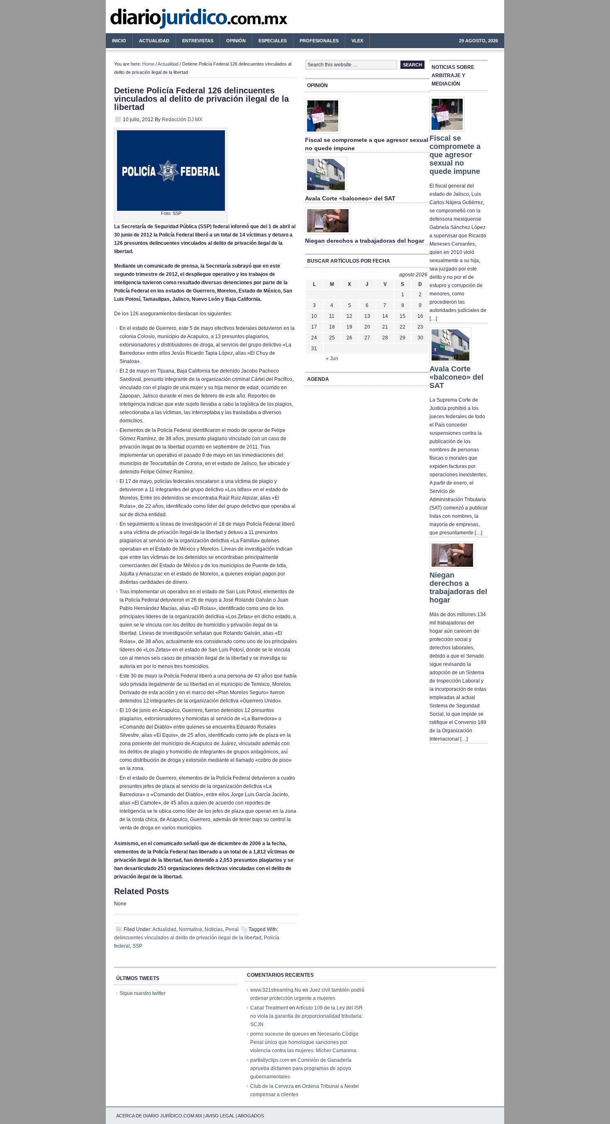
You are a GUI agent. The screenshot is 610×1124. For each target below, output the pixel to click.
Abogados (251, 1115)
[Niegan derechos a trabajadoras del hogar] (328, 235)
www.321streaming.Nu (275, 990)
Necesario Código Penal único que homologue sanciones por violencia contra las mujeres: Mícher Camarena (304, 1042)
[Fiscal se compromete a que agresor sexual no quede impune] (322, 134)
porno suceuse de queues (279, 1034)
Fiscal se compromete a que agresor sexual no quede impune (455, 155)
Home (148, 63)
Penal (232, 929)
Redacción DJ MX (182, 119)
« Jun (332, 358)
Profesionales (316, 42)
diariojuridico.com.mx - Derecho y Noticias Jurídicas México (174, 20)
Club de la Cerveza (272, 1086)
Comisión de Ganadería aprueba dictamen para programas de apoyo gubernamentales (300, 1068)
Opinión (236, 40)
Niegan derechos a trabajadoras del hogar (364, 240)
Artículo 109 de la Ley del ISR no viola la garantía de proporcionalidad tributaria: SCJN (306, 1016)
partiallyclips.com (269, 1060)
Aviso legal (219, 1115)
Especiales (273, 40)
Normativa (190, 929)
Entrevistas (197, 40)
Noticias (214, 929)
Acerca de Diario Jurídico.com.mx (159, 1115)
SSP (137, 946)
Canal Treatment (269, 1008)
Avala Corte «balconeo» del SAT (350, 198)
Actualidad (151, 42)
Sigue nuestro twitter (143, 993)
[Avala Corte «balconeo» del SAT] (326, 192)
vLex (357, 40)
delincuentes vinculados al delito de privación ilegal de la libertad (187, 938)
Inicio (119, 40)
